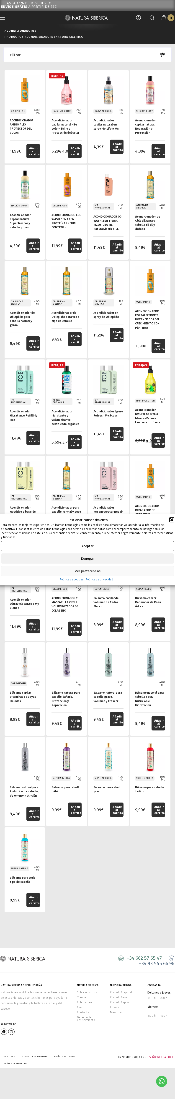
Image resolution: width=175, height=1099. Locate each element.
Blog (79, 1007)
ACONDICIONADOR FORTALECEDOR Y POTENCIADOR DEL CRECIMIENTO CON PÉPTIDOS (147, 319)
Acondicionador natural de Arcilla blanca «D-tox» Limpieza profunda (147, 416)
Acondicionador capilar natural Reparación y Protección (145, 126)
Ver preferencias (87, 571)
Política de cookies (71, 579)
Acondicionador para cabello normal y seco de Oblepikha (66, 511)
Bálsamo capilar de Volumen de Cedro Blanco (106, 602)
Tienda (81, 997)
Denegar (87, 558)
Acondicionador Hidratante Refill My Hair (23, 415)
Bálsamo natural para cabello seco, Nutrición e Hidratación (149, 698)
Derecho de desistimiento (86, 1019)
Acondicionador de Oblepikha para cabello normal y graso (22, 319)
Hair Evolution (62, 111)
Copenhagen (102, 588)
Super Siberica (61, 778)
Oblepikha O (18, 111)
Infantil (114, 1007)
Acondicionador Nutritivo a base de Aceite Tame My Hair (24, 511)
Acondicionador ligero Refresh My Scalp (108, 413)
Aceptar (88, 546)
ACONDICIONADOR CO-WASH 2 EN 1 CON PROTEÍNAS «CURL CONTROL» (66, 221)
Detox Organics (58, 401)
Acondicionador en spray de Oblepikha (106, 315)
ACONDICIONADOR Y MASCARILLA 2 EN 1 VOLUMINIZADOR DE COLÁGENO (64, 604)
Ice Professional (102, 206)
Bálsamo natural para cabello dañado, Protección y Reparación (65, 698)
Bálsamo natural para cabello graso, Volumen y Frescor (107, 696)
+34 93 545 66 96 (156, 963)
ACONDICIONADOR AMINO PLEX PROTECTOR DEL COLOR (21, 126)
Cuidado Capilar (120, 1002)
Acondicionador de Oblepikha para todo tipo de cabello (65, 317)
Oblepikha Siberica (142, 206)
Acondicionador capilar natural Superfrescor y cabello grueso (20, 221)
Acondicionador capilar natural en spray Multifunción (105, 124)
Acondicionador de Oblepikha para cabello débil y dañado (147, 222)
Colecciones (84, 1002)
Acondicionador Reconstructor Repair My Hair (108, 511)
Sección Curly (144, 111)
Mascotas (116, 1012)
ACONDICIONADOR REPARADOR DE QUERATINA (147, 510)
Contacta (83, 1012)
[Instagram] (11, 1032)
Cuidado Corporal (121, 992)
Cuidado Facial (119, 997)
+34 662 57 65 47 (144, 958)
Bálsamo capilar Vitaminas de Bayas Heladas (23, 696)
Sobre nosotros (87, 992)
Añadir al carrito (34, 151)
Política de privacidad (99, 579)
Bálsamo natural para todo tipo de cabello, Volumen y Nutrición (24, 791)
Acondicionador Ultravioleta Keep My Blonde (24, 603)
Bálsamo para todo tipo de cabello (23, 879)
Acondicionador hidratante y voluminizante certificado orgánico (65, 417)
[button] (172, 520)
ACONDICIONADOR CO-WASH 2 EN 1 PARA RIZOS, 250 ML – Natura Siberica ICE (108, 222)
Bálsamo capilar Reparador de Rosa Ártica (148, 602)
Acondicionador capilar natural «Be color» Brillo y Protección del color (65, 126)
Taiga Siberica (103, 111)
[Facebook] (4, 1032)
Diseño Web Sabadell (161, 1057)
